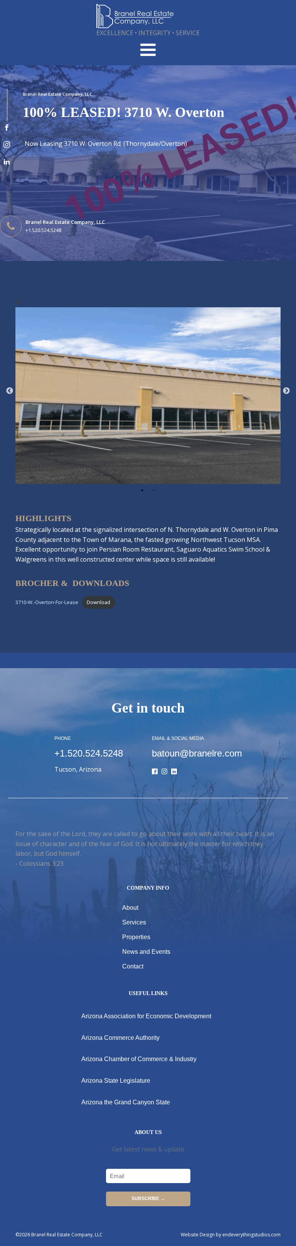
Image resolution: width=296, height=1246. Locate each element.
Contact (132, 966)
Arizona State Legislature (115, 1080)
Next (286, 391)
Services (134, 922)
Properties (136, 937)
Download (98, 602)
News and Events (146, 951)
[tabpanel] (148, 395)
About (130, 907)
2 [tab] (154, 490)
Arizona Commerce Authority (120, 1037)
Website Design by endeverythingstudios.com (231, 1234)
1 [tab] (142, 490)
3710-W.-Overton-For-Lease (46, 602)
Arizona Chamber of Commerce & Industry (139, 1059)
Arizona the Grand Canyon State (125, 1102)
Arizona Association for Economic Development (146, 1016)
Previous (9, 391)
